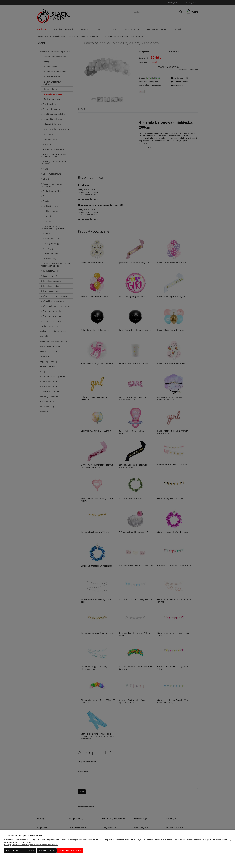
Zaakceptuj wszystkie (70, 850)
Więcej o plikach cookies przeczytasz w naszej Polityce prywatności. (31, 844)
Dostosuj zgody (46, 850)
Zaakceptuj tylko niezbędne (20, 850)
